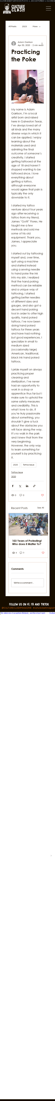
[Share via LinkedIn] (27, 486)
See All (40, 507)
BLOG (27, 675)
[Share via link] (34, 486)
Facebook (27, 649)
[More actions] (42, 43)
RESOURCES (27, 688)
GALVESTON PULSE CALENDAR (27, 668)
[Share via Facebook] (12, 486)
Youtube (27, 656)
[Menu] (39, 8)
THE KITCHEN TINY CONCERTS (27, 672)
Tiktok (27, 652)
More (35, 26)
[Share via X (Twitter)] (19, 486)
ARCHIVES (27, 678)
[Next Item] (51, 855)
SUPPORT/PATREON (27, 684)
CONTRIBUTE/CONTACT (27, 681)
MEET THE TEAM (27, 665)
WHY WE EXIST (27, 662)
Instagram (27, 645)
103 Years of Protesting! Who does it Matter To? (27, 542)
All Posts (12, 26)
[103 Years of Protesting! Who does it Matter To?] (28, 524)
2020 (15, 465)
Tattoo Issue (28, 465)
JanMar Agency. (27, 639)
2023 (24, 26)
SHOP (27, 691)
